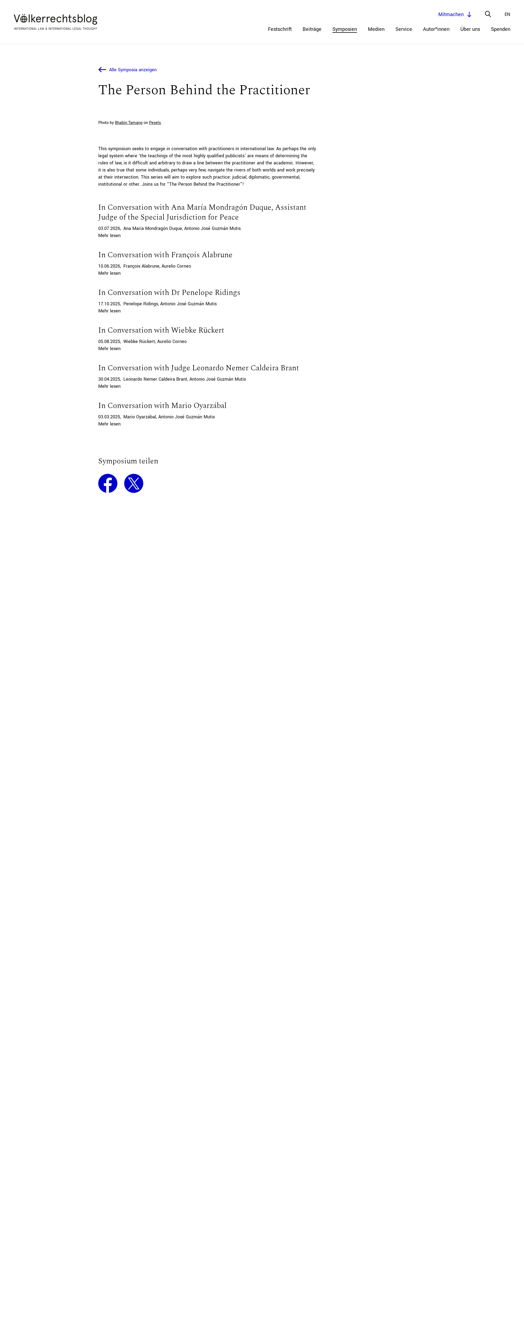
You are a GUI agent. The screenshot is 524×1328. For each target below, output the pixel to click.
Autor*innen (436, 29)
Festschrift (280, 29)
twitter (133, 483)
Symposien (344, 29)
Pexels (155, 123)
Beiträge (312, 29)
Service (403, 29)
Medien (376, 29)
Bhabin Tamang (128, 123)
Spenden (500, 29)
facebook (107, 483)
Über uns (470, 29)
